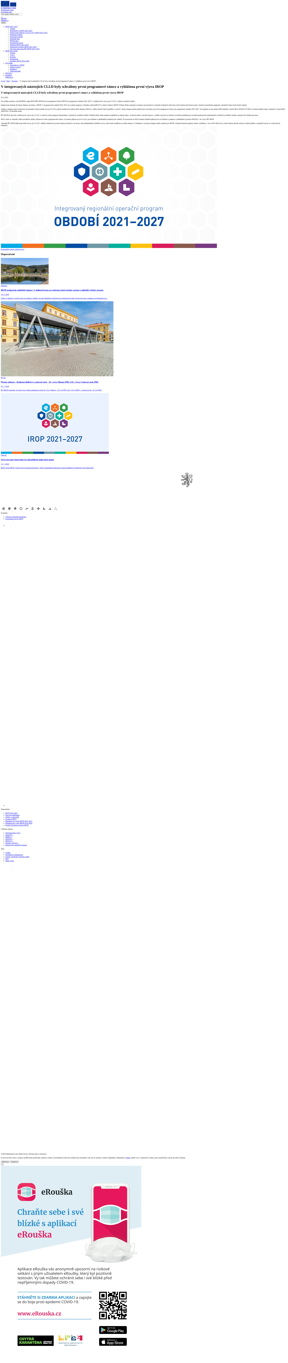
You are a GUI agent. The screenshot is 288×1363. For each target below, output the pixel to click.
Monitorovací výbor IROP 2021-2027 (18, 821)
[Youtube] (13, 526)
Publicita (4, 286)
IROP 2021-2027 (11, 27)
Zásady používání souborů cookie (17, 857)
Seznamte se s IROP (17, 65)
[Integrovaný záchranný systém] (10, 511)
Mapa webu (9, 861)
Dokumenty (14, 59)
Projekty (13, 57)
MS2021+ (9, 73)
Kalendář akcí (15, 39)
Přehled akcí (14, 41)
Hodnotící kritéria (16, 35)
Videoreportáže (15, 71)
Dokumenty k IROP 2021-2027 (21, 31)
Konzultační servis (16, 43)
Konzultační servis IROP (14, 519)
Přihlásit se (5, 20)
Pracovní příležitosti (12, 815)
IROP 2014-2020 (11, 51)
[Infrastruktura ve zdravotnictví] (39, 511)
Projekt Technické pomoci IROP (17, 825)
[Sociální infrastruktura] (33, 511)
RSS (7, 859)
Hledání (4, 18)
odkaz (128, 1158)
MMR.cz (9, 837)
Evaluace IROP (11, 819)
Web (8, 81)
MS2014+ (9, 841)
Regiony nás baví (12, 843)
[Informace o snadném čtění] (146, 805)
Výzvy (12, 55)
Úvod (3, 81)
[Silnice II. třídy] (21, 511)
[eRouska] (71, 1361)
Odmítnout (5, 1162)
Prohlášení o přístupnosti (14, 855)
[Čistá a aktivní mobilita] (55, 511)
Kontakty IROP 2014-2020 (19, 61)
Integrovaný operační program (16, 845)
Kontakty (8, 75)
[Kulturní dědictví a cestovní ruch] (44, 511)
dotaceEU (9, 835)
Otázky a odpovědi (12, 817)
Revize (3, 378)
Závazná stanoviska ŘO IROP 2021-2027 (25, 49)
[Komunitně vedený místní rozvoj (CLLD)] (50, 511)
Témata (12, 29)
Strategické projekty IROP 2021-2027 (23, 47)
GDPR (7, 853)
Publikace (13, 69)
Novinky (15, 81)
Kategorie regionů (16, 37)
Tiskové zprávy (15, 67)
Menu (3, 23)
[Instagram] (18, 526)
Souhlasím (14, 1162)
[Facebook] (7, 526)
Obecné (3, 455)
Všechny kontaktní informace (15, 517)
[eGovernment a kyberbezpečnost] (4, 511)
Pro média (9, 63)
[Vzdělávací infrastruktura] (27, 511)
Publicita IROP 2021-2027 (19, 45)
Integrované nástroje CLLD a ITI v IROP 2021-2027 (29, 33)
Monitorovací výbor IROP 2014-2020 (18, 823)
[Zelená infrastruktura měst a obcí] (15, 511)
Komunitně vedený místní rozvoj (12, 249)
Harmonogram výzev (12, 833)
